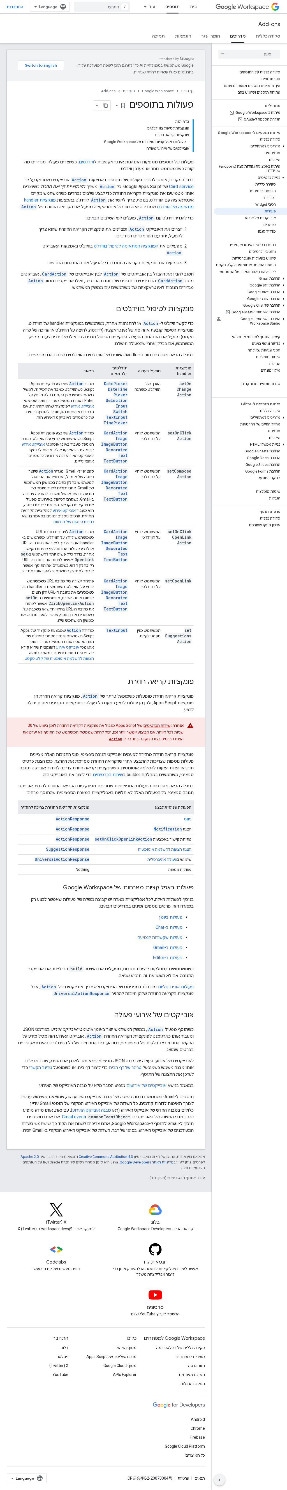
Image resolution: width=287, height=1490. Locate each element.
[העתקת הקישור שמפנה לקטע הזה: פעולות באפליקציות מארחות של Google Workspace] (57, 888)
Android (198, 1419)
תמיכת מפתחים (192, 1374)
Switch (120, 411)
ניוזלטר (62, 1356)
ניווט (187, 819)
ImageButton (114, 444)
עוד (152, 6)
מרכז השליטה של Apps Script (111, 1356)
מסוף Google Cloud (119, 1365)
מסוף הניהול (126, 1347)
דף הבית (187, 91)
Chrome (198, 1428)
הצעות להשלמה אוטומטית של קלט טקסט (59, 658)
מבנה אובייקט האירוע (91, 1110)
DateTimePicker (118, 392)
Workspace (253, 7)
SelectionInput (117, 403)
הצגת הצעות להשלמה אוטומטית (164, 849)
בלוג (64, 1347)
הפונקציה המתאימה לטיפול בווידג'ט (126, 246)
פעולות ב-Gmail (167, 947)
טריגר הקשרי (40, 1067)
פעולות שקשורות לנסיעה (160, 937)
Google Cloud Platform (185, 1446)
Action (76, 383)
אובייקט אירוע (82, 406)
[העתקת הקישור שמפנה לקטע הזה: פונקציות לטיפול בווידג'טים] (110, 309)
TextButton (115, 461)
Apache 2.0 (29, 1156)
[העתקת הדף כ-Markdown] (106, 105)
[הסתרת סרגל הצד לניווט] (219, 1480)
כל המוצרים (195, 1455)
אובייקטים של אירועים (146, 1085)
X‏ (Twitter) (58, 1365)
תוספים (172, 6)
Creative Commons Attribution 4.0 (106, 1156)
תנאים (200, 1478)
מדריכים (238, 36)
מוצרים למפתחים (190, 1356)
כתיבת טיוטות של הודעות (73, 521)
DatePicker (116, 383)
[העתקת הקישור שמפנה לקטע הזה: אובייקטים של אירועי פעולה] (108, 1015)
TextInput (117, 417)
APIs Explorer (124, 1374)
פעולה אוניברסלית (162, 859)
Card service (181, 186)
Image (121, 438)
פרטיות (183, 1478)
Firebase (197, 1437)
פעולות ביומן (170, 917)
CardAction (116, 433)
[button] (250, 146)
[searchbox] (249, 54)
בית (193, 6)
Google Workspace (158, 91)
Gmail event (73, 1116)
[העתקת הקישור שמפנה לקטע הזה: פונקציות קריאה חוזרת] (122, 682)
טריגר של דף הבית (125, 1067)
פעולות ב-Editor (167, 957)
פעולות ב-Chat (169, 927)
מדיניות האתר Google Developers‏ (146, 1162)
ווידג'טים (86, 162)
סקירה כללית (268, 36)
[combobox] (102, 7)
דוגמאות (183, 36)
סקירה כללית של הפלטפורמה (180, 1347)
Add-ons (269, 24)
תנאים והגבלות (192, 1383)
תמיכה (158, 36)
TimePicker (115, 422)
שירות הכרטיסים (156, 725)
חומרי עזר (210, 36)
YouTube (60, 1374)
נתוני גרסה (196, 1365)
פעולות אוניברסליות (176, 986)
